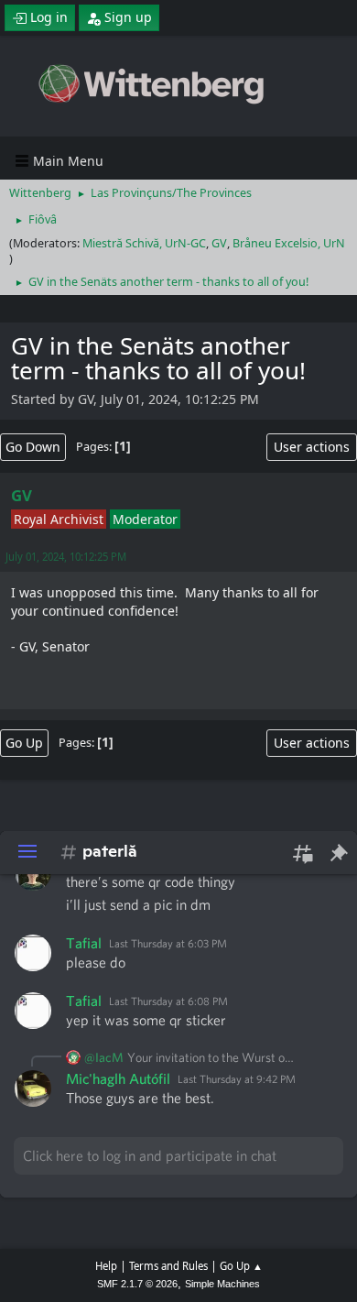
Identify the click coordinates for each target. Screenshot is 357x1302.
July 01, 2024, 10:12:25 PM (65, 556)
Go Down (32, 446)
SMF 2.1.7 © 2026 (137, 1283)
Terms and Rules (168, 1266)
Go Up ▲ (241, 1266)
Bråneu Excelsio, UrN (289, 243)
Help (106, 1266)
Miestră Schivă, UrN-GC (144, 243)
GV (219, 243)
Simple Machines (222, 1283)
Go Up (24, 742)
